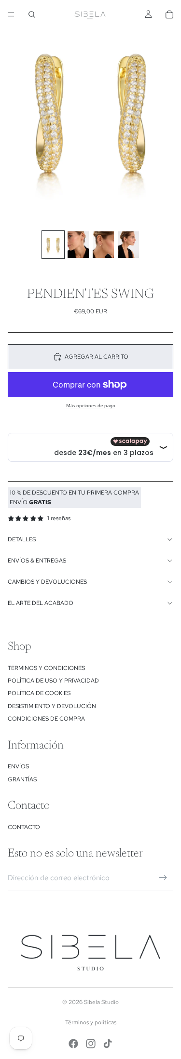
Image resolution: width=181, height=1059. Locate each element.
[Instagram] (91, 1043)
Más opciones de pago (90, 405)
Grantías (22, 779)
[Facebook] (73, 1043)
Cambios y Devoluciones (47, 582)
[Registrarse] (163, 878)
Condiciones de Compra (46, 719)
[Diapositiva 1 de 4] (53, 244)
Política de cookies (39, 693)
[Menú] (11, 14)
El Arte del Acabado (40, 603)
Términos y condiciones (46, 668)
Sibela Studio (101, 1002)
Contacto (24, 827)
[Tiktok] (107, 1043)
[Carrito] (169, 14)
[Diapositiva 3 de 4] (103, 244)
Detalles (22, 539)
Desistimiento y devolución (52, 706)
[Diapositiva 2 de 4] (78, 244)
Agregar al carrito (96, 357)
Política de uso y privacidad (53, 680)
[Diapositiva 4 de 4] (128, 244)
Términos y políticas (90, 1022)
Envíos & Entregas (37, 560)
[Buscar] (31, 14)
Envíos (18, 766)
